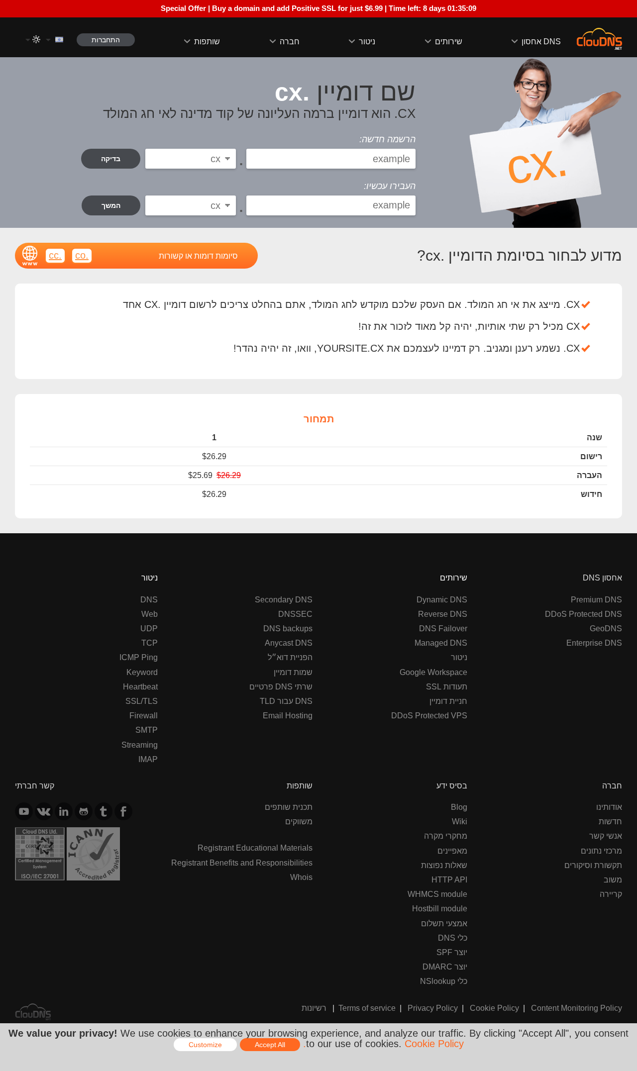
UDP (149, 628)
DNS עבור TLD (286, 700)
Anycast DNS (289, 642)
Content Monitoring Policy (576, 1007)
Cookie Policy (494, 1007)
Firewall (143, 715)
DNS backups (288, 628)
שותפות (207, 41)
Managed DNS (441, 642)
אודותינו (609, 806)
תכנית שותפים (289, 806)
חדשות (610, 821)
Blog (459, 806)
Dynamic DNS (442, 599)
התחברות (106, 40)
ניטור (367, 41)
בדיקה (110, 159)
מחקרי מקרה (445, 835)
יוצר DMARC (445, 966)
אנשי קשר (605, 835)
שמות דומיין (293, 672)
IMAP (148, 759)
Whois (301, 877)
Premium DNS (596, 599)
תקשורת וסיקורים (593, 865)
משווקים (299, 821)
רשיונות (314, 1007)
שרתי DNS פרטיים (281, 686)
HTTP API (449, 879)
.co (82, 255)
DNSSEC (295, 613)
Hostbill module (439, 908)
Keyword (142, 672)
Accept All (270, 1045)
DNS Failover (443, 628)
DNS (149, 599)
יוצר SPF (451, 952)
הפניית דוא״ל (290, 657)
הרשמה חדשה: (387, 139)
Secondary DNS (284, 599)
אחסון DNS (541, 41)
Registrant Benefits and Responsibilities (242, 862)
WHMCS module (437, 893)
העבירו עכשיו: (390, 186)
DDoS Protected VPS (429, 715)
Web (149, 613)
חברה (290, 41)
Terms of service (367, 1007)
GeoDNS (606, 628)
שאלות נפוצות (444, 865)
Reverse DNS (442, 613)
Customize (205, 1045)
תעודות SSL (446, 686)
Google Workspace (433, 672)
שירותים (448, 41)
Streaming (139, 744)
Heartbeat (140, 686)
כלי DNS (452, 937)
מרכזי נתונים (601, 850)
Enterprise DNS (594, 642)
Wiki (459, 821)
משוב (613, 879)
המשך (111, 205)
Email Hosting (288, 715)
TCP (149, 642)
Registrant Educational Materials (255, 847)
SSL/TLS (141, 700)
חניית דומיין (448, 700)
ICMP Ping (138, 657)
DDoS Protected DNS (583, 613)
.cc (55, 255)
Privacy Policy (433, 1007)
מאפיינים (452, 850)
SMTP (146, 729)
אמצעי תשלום (444, 923)
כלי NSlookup (443, 980)
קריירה (611, 893)
